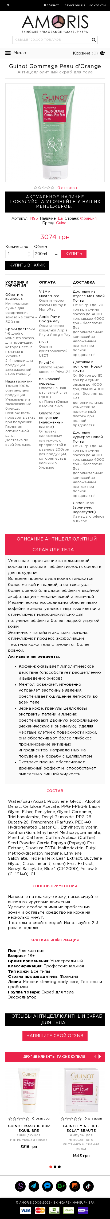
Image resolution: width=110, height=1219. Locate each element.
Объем (40, 246)
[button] (94, 40)
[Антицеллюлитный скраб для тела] (55, 132)
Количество (12, 246)
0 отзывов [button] (67, 188)
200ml (41, 254)
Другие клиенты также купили (54, 1056)
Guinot (62, 223)
